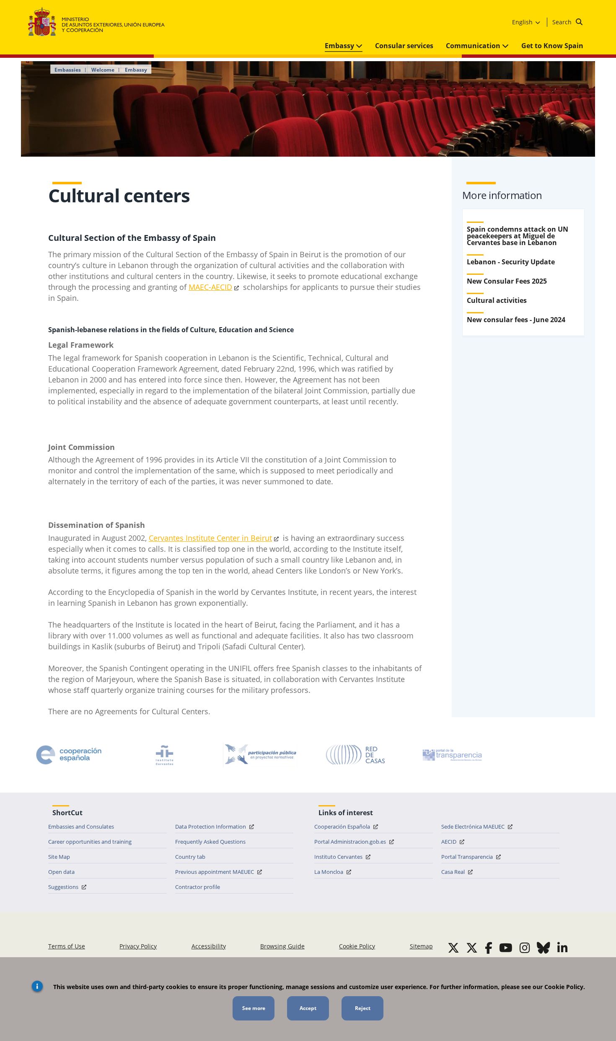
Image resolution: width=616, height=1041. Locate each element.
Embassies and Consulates (81, 826)
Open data (61, 872)
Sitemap (421, 946)
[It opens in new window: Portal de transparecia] (451, 755)
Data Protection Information (211, 826)
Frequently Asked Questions (210, 841)
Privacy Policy (138, 946)
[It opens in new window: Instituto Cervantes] (164, 755)
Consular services (404, 45)
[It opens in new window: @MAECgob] (453, 948)
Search (562, 22)
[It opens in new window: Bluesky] (543, 948)
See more (253, 1008)
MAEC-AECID (210, 287)
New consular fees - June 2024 (516, 319)
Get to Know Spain (552, 45)
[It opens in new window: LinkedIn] (562, 948)
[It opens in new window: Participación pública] (260, 755)
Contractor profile (197, 887)
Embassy (340, 45)
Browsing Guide (282, 946)
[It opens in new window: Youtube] (505, 948)
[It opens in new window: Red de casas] (356, 755)
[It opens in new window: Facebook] (488, 948)
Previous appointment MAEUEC (215, 872)
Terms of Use (66, 946)
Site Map (59, 856)
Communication (474, 45)
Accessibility (209, 946)
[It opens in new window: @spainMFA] (472, 948)
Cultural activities (497, 300)
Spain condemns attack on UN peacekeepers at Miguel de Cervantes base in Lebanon (517, 236)
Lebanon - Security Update (511, 261)
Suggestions (64, 887)
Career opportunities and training (90, 841)
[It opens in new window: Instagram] (525, 948)
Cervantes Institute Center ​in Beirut (210, 538)
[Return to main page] (100, 22)
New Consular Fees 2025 (507, 281)
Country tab (190, 856)
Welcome (102, 70)
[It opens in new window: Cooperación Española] (68, 755)
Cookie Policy (357, 946)
